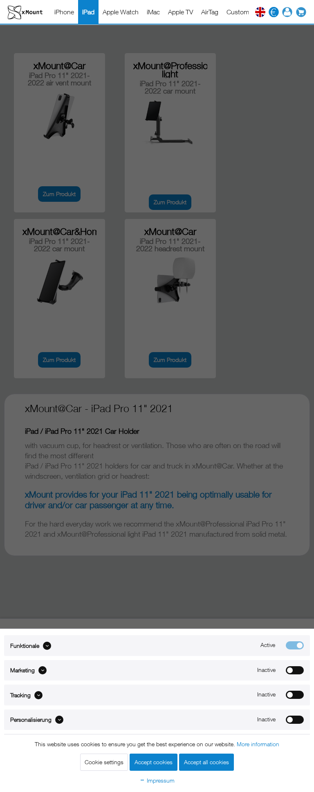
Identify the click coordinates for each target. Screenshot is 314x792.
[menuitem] (64, 12)
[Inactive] (295, 670)
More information (258, 744)
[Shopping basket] (303, 12)
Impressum (160, 780)
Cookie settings (104, 762)
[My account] (287, 12)
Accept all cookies (206, 762)
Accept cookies (154, 762)
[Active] (295, 645)
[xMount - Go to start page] (25, 12)
